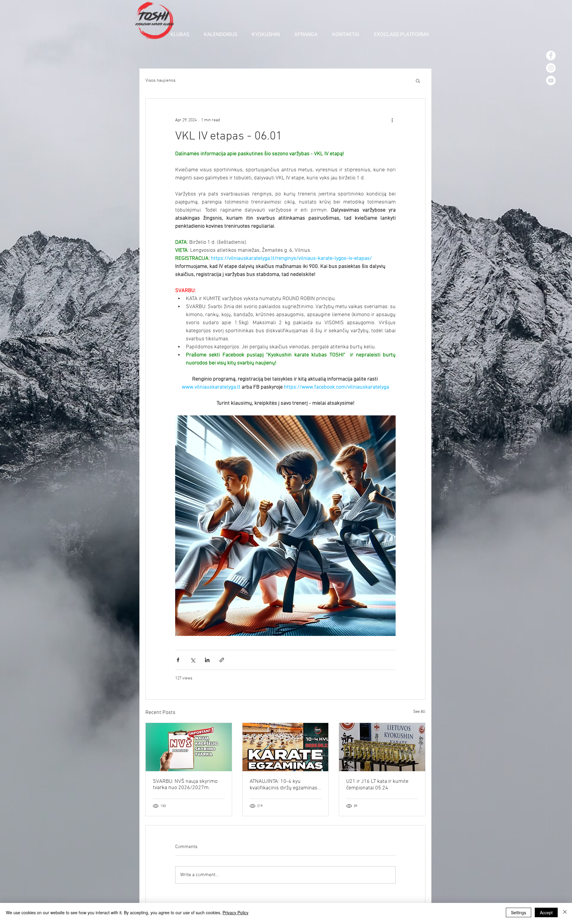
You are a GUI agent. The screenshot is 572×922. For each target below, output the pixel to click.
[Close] (564, 912)
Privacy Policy (235, 912)
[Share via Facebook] (178, 660)
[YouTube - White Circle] (551, 80)
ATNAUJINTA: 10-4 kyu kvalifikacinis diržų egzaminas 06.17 (283, 784)
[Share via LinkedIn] (207, 660)
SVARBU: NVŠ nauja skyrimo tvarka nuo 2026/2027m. (185, 784)
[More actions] (392, 120)
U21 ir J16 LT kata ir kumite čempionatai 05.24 (377, 784)
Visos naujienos (160, 80)
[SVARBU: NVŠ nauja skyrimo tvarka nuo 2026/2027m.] (189, 747)
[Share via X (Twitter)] (192, 660)
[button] (182, 34)
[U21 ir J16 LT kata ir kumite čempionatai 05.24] (382, 747)
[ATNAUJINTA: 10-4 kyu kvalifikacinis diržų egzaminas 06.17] (286, 747)
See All (419, 711)
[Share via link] (222, 660)
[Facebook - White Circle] (551, 55)
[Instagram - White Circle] (551, 68)
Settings (518, 912)
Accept (546, 912)
